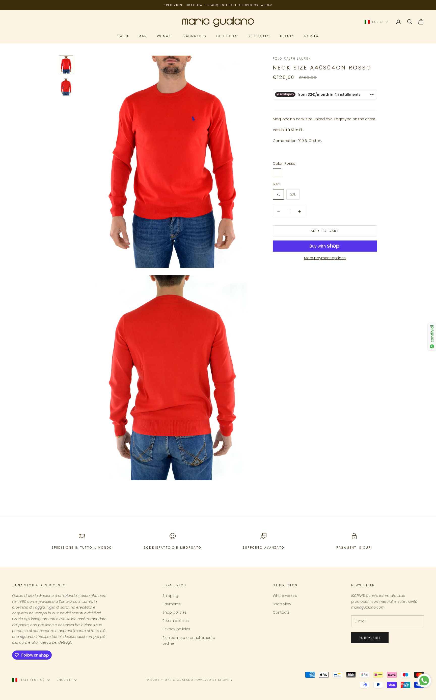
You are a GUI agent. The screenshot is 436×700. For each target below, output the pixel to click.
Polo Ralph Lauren (292, 58)
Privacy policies (176, 629)
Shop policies (174, 612)
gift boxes (259, 36)
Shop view (282, 604)
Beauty (287, 36)
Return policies (175, 620)
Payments (171, 604)
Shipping (170, 595)
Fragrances (194, 36)
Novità (311, 36)
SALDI (123, 36)
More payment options (325, 257)
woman (164, 36)
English (64, 680)
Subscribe (370, 637)
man (143, 36)
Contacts (281, 612)
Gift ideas (227, 36)
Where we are (285, 595)
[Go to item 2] (66, 87)
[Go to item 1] (66, 65)
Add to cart (325, 230)
